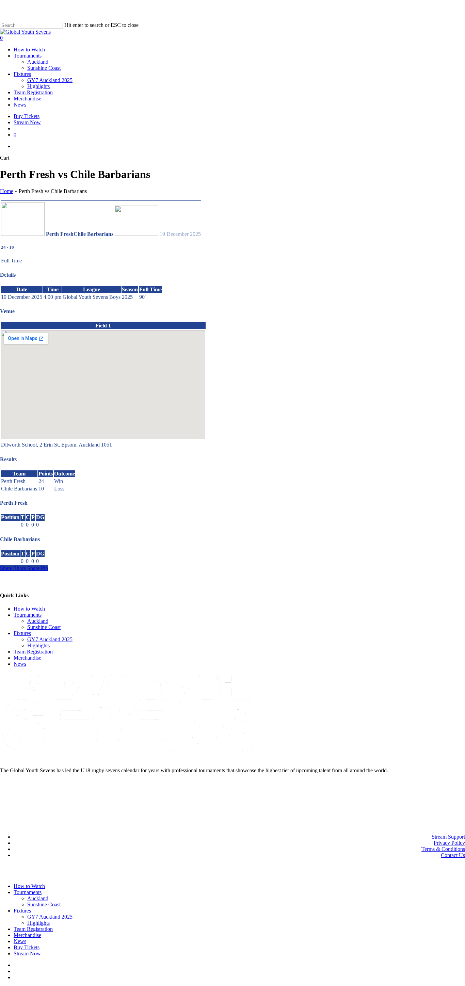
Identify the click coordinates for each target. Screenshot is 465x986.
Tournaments (28, 615)
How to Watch (29, 609)
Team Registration (33, 651)
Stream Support (448, 837)
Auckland (37, 621)
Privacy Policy (449, 843)
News (20, 664)
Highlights (38, 645)
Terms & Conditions (443, 849)
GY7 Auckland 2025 (50, 639)
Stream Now (27, 953)
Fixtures (22, 633)
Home (6, 191)
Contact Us (453, 855)
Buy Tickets (26, 947)
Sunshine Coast (44, 627)
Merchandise (27, 658)
